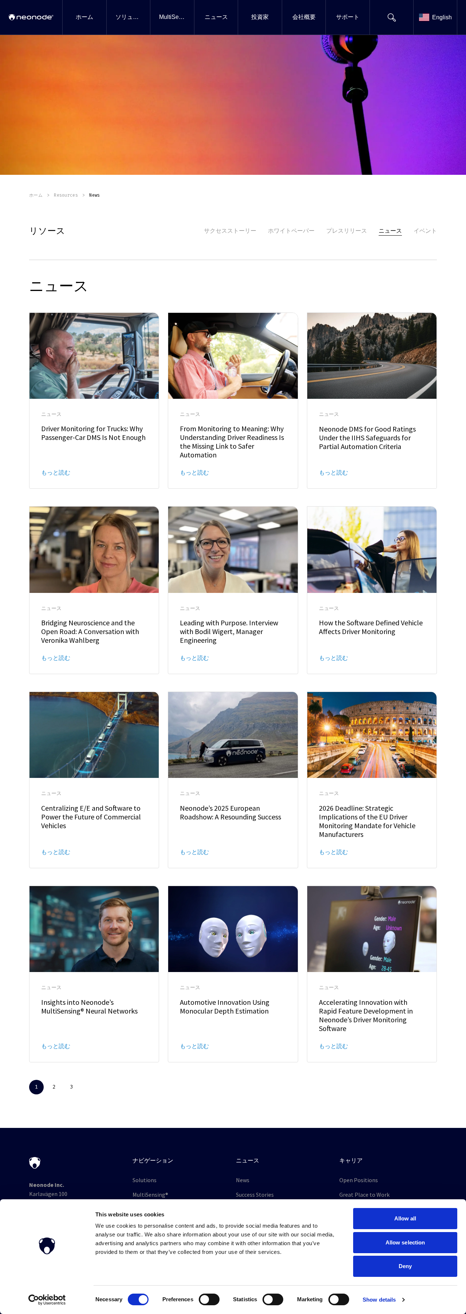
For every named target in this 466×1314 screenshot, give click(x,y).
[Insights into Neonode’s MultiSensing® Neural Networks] (94, 974)
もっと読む (55, 472)
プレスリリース (346, 231)
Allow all (405, 1218)
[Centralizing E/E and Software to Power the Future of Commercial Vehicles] (94, 780)
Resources (66, 195)
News (242, 1180)
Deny (405, 1266)
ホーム (36, 195)
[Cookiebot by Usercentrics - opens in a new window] (47, 1299)
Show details (379, 1300)
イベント (425, 231)
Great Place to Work (364, 1194)
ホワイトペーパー (291, 231)
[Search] (392, 17)
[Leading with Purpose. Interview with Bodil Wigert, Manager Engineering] (232, 590)
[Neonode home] (31, 17)
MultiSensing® (150, 1194)
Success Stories (255, 1194)
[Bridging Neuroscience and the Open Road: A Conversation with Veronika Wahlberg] (94, 590)
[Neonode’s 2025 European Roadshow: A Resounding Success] (232, 780)
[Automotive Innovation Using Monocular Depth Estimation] (232, 974)
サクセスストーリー (230, 231)
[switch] (209, 1299)
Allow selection (405, 1242)
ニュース (390, 231)
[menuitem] (84, 17)
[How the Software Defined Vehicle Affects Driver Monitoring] (372, 590)
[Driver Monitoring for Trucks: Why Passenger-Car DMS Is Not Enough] (94, 401)
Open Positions (358, 1180)
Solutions (145, 1180)
